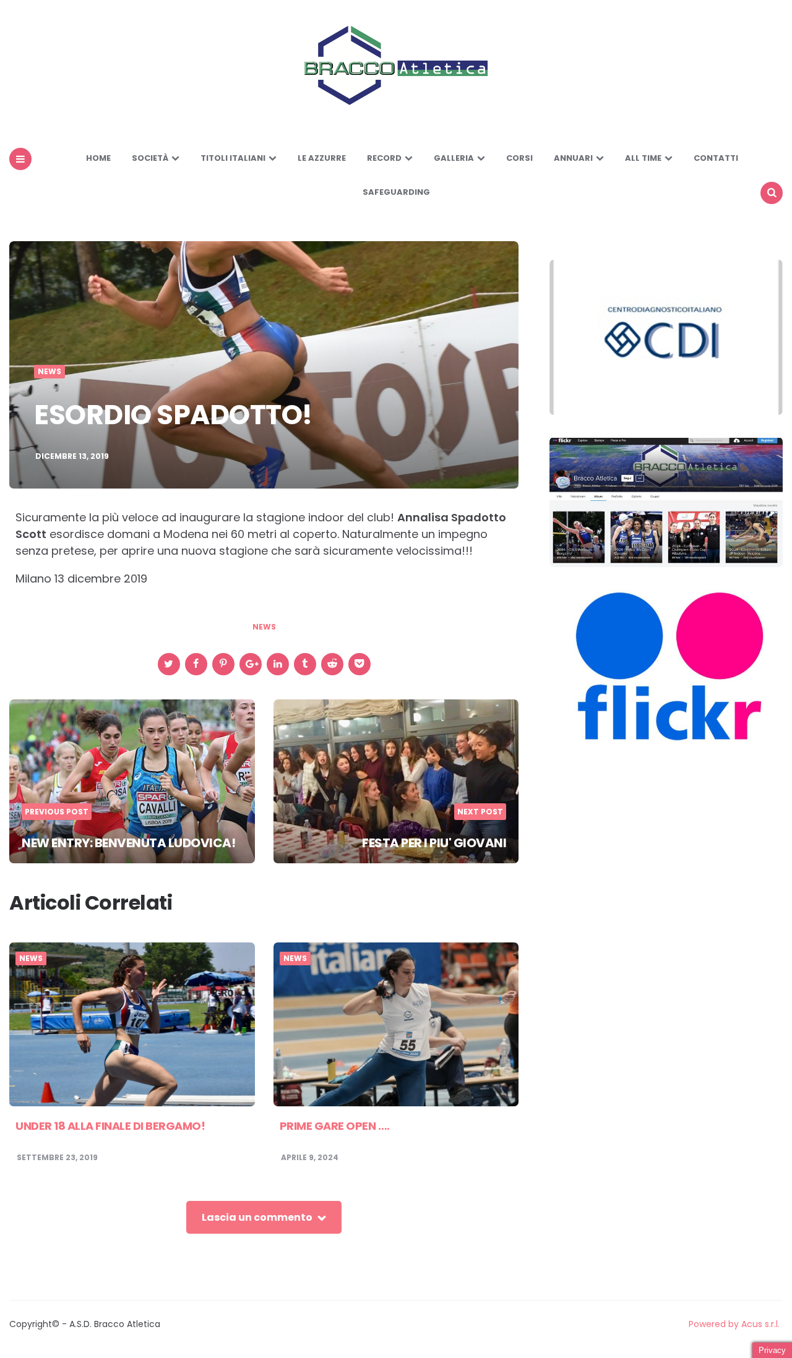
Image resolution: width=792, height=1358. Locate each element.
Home (98, 158)
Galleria (454, 158)
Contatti (716, 158)
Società (150, 158)
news (264, 627)
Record (384, 158)
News (49, 371)
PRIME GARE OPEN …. (335, 1126)
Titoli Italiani (232, 158)
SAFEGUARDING (396, 192)
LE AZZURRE (322, 158)
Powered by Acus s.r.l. (734, 1324)
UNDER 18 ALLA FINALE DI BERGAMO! (110, 1126)
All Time (643, 158)
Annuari (573, 158)
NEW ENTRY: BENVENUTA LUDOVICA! (128, 843)
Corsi (519, 158)
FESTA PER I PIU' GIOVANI (434, 843)
